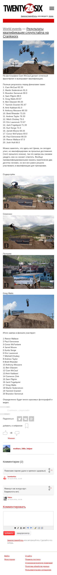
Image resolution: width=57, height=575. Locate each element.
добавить (9, 533)
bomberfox (12, 476)
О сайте (28, 556)
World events (12, 29)
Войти (7, 556)
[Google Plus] (31, 418)
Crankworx (12, 410)
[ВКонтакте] (25, 418)
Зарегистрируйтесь (29, 16)
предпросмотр (23, 533)
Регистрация (9, 559)
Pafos (10, 497)
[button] (15, 527)
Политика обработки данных (37, 566)
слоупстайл (23, 410)
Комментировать (14, 506)
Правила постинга (32, 559)
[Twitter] (19, 418)
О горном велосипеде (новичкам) (39, 563)
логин (51, 16)
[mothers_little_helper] (6, 451)
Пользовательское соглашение (38, 570)
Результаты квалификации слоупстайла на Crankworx (26, 32)
